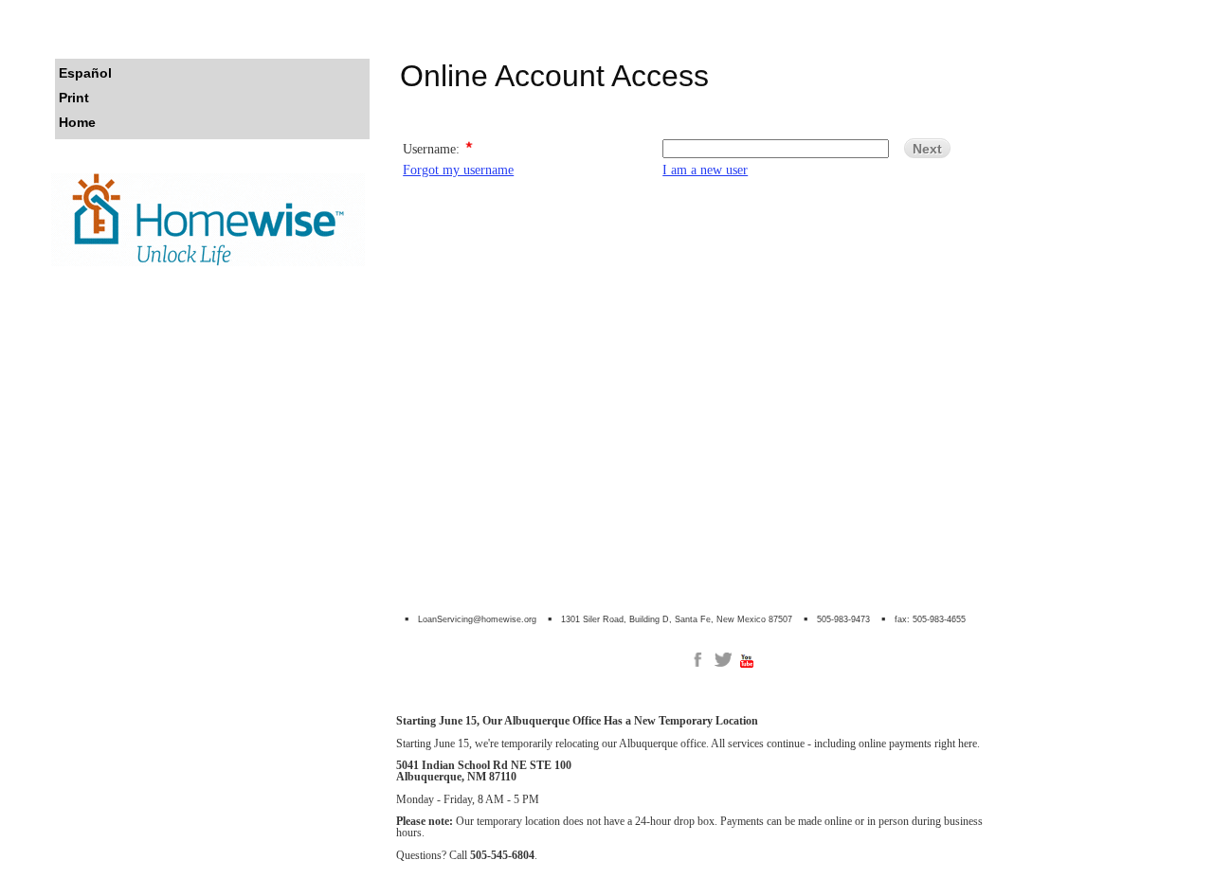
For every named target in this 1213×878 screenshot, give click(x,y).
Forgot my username (458, 169)
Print (74, 97)
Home (77, 122)
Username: (431, 147)
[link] (697, 659)
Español (85, 73)
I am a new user (705, 169)
